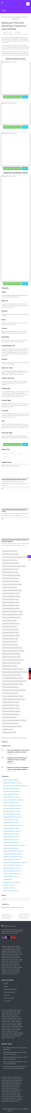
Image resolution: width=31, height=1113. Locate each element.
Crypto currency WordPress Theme (12, 584)
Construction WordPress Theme (11, 575)
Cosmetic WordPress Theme (10, 797)
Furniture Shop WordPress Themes (12, 825)
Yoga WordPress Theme (9, 732)
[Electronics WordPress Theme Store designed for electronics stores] (4, 751)
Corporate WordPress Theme (11, 578)
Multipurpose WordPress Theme (12, 851)
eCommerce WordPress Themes (11, 596)
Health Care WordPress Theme (11, 636)
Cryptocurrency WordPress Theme (12, 590)
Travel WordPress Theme (9, 717)
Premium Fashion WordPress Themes (13, 696)
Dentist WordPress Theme (10, 803)
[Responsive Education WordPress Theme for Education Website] (15, 528)
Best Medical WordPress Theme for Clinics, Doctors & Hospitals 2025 (14, 1053)
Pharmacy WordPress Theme (10, 687)
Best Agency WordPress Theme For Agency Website (8, 916)
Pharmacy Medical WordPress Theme (13, 684)
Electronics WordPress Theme (11, 605)
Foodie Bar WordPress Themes (11, 623)
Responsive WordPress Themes (11, 711)
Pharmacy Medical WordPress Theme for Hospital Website (23, 916)
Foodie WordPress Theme (10, 626)
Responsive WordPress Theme (11, 708)
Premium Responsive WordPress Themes (14, 699)
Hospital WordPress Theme (10, 639)
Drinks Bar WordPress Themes (11, 593)
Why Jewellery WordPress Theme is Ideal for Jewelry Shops (15, 1048)
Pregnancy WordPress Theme (11, 859)
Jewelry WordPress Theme (10, 642)
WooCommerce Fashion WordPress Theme (14, 720)
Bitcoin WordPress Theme (10, 560)
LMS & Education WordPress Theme (12, 648)
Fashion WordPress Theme (10, 820)
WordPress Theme (8, 729)
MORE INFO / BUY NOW (12, 97)
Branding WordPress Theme (10, 569)
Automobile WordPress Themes (11, 783)
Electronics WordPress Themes (11, 814)
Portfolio (6, 986)
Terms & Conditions (9, 998)
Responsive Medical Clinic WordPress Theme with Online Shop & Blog (15, 1062)
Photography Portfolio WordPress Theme (14, 690)
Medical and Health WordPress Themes (13, 651)
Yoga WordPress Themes (10, 891)
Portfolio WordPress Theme (10, 693)
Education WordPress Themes (11, 602)
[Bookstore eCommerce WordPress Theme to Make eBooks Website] (4, 769)
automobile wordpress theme (11, 554)
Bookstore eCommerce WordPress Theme (14, 566)
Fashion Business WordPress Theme (12, 611)
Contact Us (6, 995)
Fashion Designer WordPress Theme (12, 614)
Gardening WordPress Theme (11, 632)
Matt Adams (18, 32)
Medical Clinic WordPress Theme (11, 657)
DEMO (25, 97)
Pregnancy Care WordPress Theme (12, 856)
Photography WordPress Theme (12, 854)
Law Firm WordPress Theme (10, 645)
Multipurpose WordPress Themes (12, 675)
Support (6, 983)
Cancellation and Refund (10, 989)
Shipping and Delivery (9, 992)
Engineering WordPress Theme (11, 608)
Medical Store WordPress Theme (11, 663)
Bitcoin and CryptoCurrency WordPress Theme (15, 557)
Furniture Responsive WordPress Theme (14, 479)
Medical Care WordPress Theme (11, 654)
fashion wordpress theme (9, 620)
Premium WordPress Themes (17, 37)
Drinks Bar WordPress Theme (11, 805)
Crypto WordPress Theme (10, 587)
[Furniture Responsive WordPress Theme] (15, 471)
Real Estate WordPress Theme (11, 705)
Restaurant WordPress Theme (10, 34)
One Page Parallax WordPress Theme (13, 678)
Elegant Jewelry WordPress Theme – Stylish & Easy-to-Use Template (15, 1058)
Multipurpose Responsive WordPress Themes (15, 672)
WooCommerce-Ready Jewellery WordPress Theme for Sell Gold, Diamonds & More (15, 1067)
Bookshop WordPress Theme (11, 563)
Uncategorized (7, 879)
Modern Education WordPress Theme (13, 669)
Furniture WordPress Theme (10, 629)
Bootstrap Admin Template (10, 788)
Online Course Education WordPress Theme (14, 681)
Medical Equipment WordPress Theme (13, 660)
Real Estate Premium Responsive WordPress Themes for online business (17, 759)
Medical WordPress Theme (10, 666)
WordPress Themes (23, 34)
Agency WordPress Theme (10, 551)
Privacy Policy (7, 1001)
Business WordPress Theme (10, 572)
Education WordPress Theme (10, 599)
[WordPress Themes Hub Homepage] (9, 926)
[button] (5, 453)
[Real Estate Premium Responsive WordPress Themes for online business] (4, 759)
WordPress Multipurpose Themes (12, 726)
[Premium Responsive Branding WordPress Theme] (15, 498)
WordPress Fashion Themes (10, 723)
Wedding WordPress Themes (11, 882)
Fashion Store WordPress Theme (11, 617)
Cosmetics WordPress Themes (11, 581)
